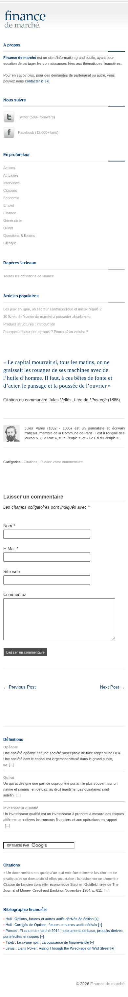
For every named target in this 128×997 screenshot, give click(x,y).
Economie (11, 198)
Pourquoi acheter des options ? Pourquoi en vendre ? (45, 332)
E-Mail (10, 548)
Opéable (10, 747)
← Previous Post (19, 687)
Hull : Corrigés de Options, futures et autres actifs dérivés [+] (54, 925)
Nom (9, 525)
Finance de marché (19, 58)
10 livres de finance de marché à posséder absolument (47, 317)
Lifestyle (9, 243)
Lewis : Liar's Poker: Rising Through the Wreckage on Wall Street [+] (60, 948)
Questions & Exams (19, 235)
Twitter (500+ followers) (36, 117)
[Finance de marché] (32, 25)
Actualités (11, 175)
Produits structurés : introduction (29, 324)
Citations (10, 190)
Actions (9, 168)
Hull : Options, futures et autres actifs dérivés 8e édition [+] (52, 919)
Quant (8, 228)
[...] (11, 765)
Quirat (8, 777)
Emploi (8, 205)
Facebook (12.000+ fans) (38, 132)
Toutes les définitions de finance (28, 276)
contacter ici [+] (37, 81)
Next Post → (112, 687)
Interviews (11, 183)
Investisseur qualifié (20, 808)
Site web (11, 571)
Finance (9, 213)
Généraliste (12, 220)
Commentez (14, 594)
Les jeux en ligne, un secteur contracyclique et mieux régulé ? (52, 309)
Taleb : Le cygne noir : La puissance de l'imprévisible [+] (50, 942)
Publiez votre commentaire (61, 462)
